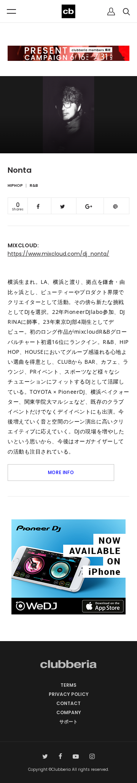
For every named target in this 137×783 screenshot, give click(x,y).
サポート (68, 721)
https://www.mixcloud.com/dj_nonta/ (58, 254)
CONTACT (68, 703)
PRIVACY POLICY (69, 694)
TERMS (68, 685)
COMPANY (68, 712)
